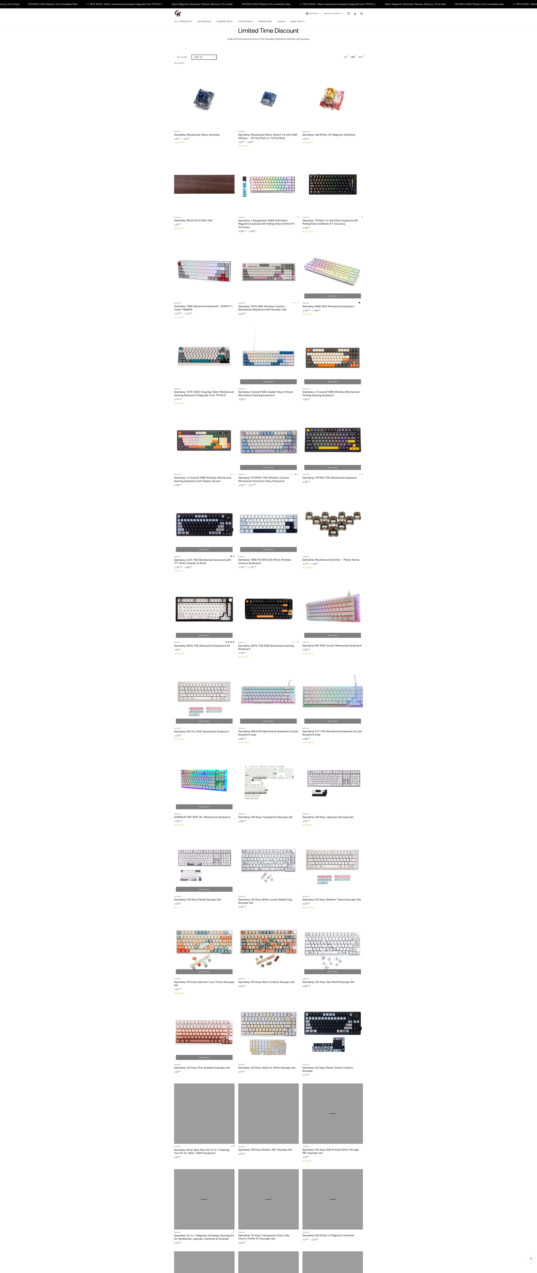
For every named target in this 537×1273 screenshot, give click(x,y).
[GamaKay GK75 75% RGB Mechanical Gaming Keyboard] (268, 609)
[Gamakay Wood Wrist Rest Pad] (204, 184)
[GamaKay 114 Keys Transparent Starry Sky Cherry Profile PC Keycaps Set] (268, 1199)
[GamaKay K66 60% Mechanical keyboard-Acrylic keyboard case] (268, 695)
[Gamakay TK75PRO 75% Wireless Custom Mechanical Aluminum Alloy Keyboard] (268, 441)
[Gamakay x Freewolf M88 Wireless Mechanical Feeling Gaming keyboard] (332, 356)
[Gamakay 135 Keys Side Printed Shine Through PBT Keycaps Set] (332, 1113)
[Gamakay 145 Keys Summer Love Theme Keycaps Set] (204, 946)
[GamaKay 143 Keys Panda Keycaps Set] (204, 863)
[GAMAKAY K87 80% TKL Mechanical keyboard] (204, 781)
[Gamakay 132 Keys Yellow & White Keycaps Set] (268, 1031)
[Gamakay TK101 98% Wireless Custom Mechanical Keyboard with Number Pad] (268, 270)
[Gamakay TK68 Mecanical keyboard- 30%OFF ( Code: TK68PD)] (204, 270)
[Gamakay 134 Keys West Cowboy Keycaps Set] (268, 946)
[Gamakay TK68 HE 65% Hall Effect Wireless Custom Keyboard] (268, 524)
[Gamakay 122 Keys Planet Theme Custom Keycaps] (332, 1031)
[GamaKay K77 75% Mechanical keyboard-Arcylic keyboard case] (332, 695)
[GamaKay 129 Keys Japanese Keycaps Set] (332, 781)
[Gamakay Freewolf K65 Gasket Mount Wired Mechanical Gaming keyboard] (268, 356)
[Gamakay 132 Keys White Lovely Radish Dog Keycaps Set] (268, 863)
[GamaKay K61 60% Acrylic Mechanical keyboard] (332, 609)
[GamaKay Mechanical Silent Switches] (204, 98)
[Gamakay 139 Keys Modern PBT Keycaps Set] (268, 1113)
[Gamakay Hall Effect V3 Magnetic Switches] (332, 98)
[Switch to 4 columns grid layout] (360, 57)
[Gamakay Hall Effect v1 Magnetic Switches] (332, 1199)
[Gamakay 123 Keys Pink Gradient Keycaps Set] (204, 1031)
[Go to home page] (178, 13)
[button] (348, 13)
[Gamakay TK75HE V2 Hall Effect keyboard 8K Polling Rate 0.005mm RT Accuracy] (332, 184)
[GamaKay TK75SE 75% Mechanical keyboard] (332, 441)
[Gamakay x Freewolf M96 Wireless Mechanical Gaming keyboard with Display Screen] (204, 441)
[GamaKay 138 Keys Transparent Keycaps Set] (268, 781)
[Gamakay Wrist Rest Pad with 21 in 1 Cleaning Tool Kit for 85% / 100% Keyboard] (204, 1113)
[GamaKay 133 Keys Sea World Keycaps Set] (332, 946)
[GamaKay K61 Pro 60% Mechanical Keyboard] (204, 695)
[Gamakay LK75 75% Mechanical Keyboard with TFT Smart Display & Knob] (204, 524)
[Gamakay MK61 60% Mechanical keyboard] (332, 270)
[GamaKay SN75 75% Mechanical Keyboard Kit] (204, 609)
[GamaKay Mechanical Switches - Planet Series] (332, 524)
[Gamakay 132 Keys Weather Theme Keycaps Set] (332, 863)
